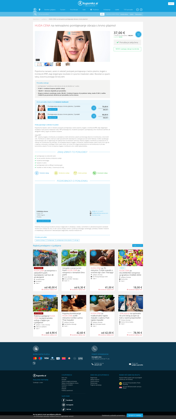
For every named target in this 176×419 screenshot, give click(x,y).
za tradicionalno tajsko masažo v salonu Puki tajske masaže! (100, 316)
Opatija (131, 14)
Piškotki (64, 389)
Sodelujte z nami (38, 382)
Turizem (62, 10)
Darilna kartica (94, 381)
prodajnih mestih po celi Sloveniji (130, 378)
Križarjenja (106, 10)
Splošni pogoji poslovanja (69, 381)
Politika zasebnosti (67, 390)
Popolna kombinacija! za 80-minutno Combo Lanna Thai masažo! (72, 316)
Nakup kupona (94, 379)
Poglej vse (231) (137, 245)
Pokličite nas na (99, 364)
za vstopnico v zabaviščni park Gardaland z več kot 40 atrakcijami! (45, 273)
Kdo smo (64, 378)
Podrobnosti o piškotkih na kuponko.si (113, 415)
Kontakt (64, 379)
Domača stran (96, 215)
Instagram (69, 405)
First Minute (74, 10)
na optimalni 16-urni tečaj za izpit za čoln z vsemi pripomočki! (130, 315)
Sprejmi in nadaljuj (135, 415)
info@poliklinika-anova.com (100, 213)
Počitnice (96, 10)
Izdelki (117, 10)
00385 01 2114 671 (97, 211)
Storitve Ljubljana (49, 10)
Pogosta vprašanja (95, 385)
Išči (102, 14)
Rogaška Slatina (124, 14)
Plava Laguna (138, 14)
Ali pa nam (137, 364)
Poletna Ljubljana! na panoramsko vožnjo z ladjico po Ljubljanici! (44, 319)
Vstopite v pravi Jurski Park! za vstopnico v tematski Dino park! (73, 271)
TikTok (68, 409)
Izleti (84, 10)
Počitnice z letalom (67, 385)
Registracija (93, 378)
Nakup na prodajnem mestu (70, 383)
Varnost (64, 387)
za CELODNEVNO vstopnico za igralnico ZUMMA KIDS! (130, 272)
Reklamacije (93, 383)
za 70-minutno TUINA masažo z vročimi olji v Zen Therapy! (102, 270)
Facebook (69, 400)
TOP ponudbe (128, 10)
